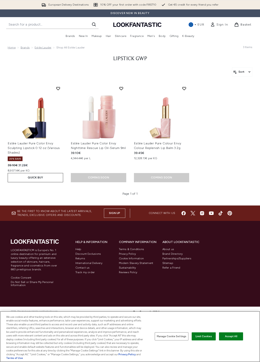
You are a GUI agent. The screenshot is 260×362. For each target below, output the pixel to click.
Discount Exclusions (88, 253)
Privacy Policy (127, 253)
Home (12, 47)
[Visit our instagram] (202, 213)
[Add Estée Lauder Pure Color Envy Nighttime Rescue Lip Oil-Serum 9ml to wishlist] (121, 88)
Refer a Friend (171, 267)
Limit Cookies (204, 336)
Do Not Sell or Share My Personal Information (32, 284)
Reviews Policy (128, 272)
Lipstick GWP (130, 59)
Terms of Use (14, 358)
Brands (25, 47)
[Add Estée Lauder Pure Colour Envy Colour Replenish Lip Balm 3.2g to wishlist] (184, 88)
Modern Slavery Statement (136, 263)
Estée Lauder (43, 47)
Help (78, 249)
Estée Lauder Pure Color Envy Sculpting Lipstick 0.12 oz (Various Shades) (34, 147)
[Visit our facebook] (183, 213)
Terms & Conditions (131, 249)
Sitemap (167, 263)
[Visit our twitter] (192, 213)
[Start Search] (94, 24)
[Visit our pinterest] (229, 213)
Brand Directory (172, 253)
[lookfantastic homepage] (137, 24)
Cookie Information (131, 258)
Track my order (85, 272)
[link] (219, 24)
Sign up (114, 213)
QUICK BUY (35, 177)
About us (168, 249)
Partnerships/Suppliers (176, 258)
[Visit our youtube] (211, 213)
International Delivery (88, 263)
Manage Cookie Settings (171, 336)
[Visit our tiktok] (220, 213)
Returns (80, 258)
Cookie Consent (21, 277)
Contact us (82, 267)
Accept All (231, 336)
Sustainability (127, 267)
